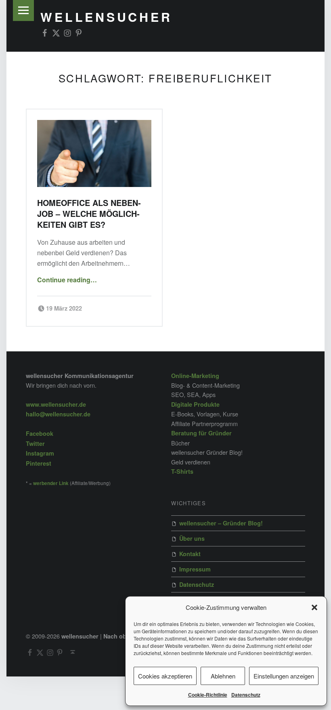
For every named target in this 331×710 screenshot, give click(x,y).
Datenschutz (245, 694)
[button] (314, 607)
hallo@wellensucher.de (58, 414)
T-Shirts (182, 471)
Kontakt (190, 554)
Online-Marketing (195, 376)
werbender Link (51, 483)
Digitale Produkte (195, 404)
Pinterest (38, 463)
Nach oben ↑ (121, 636)
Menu (23, 10)
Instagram (40, 453)
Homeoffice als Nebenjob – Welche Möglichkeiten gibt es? (89, 214)
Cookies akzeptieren (165, 676)
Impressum (195, 569)
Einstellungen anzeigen (283, 676)
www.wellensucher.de (56, 404)
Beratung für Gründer (201, 433)
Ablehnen (223, 676)
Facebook (39, 433)
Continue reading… (67, 279)
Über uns (192, 538)
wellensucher (106, 16)
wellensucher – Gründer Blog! (221, 523)
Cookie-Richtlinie (207, 694)
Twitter (35, 443)
